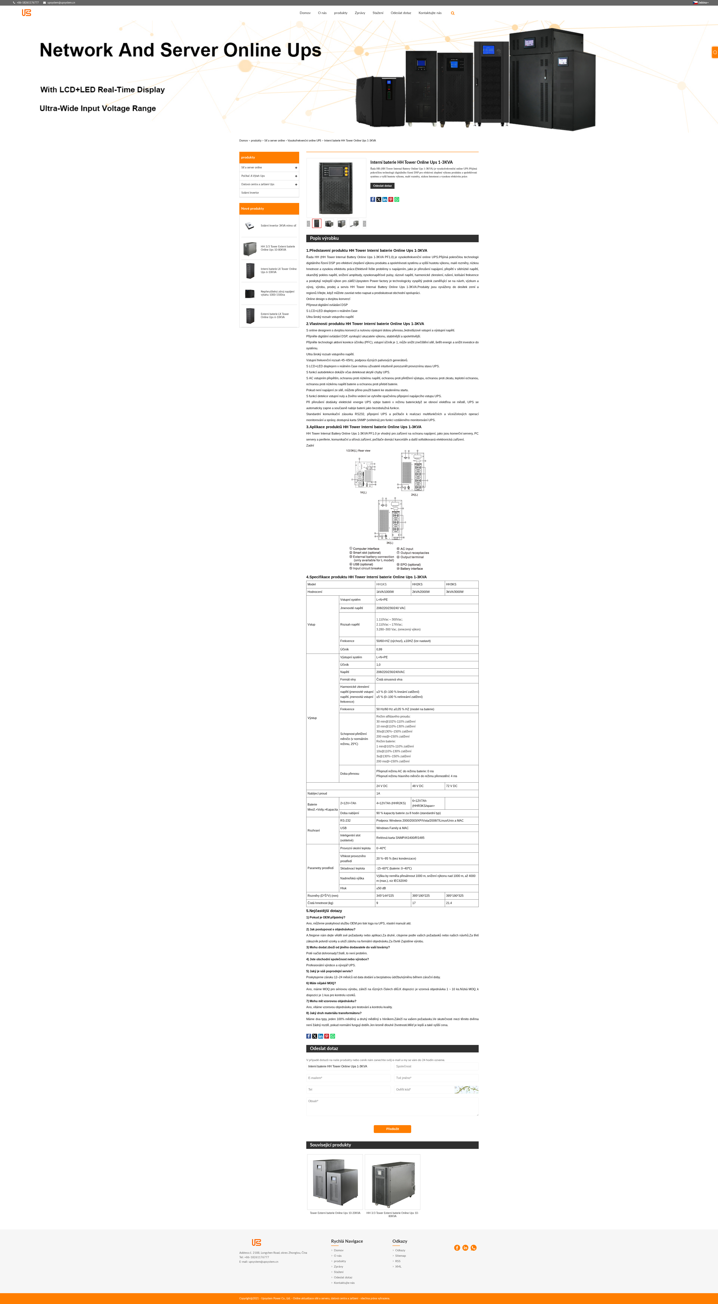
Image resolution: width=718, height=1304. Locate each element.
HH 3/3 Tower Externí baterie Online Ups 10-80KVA (392, 1215)
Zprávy (360, 13)
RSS (398, 1261)
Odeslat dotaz (401, 13)
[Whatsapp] (473, 1247)
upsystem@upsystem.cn (61, 2)
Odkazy (400, 1250)
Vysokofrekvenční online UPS (304, 140)
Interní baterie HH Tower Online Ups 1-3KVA (350, 140)
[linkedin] (465, 1247)
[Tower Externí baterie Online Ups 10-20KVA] (335, 1182)
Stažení (378, 13)
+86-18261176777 (28, 2)
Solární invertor (250, 193)
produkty (340, 13)
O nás (322, 13)
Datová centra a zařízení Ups (257, 184)
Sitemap (400, 1255)
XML (398, 1266)
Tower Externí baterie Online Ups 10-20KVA (335, 1213)
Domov (305, 13)
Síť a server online (274, 140)
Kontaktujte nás (430, 13)
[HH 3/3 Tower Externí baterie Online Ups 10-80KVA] (392, 1182)
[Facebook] (457, 1247)
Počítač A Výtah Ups (253, 176)
